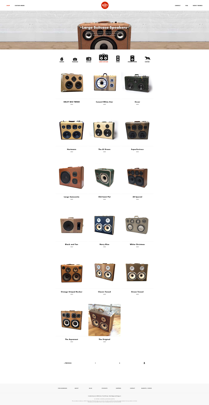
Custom (147, 61)
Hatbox (62, 61)
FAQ (186, 5)
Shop (8, 5)
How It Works (197, 5)
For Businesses (62, 388)
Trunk (118, 61)
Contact (178, 5)
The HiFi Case (105, 5)
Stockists (104, 388)
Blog (90, 388)
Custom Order (19, 5)
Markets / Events (146, 388)
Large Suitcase (103, 61)
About (76, 388)
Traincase (75, 61)
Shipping (118, 388)
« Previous (67, 363)
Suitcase (88, 61)
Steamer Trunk (132, 61)
